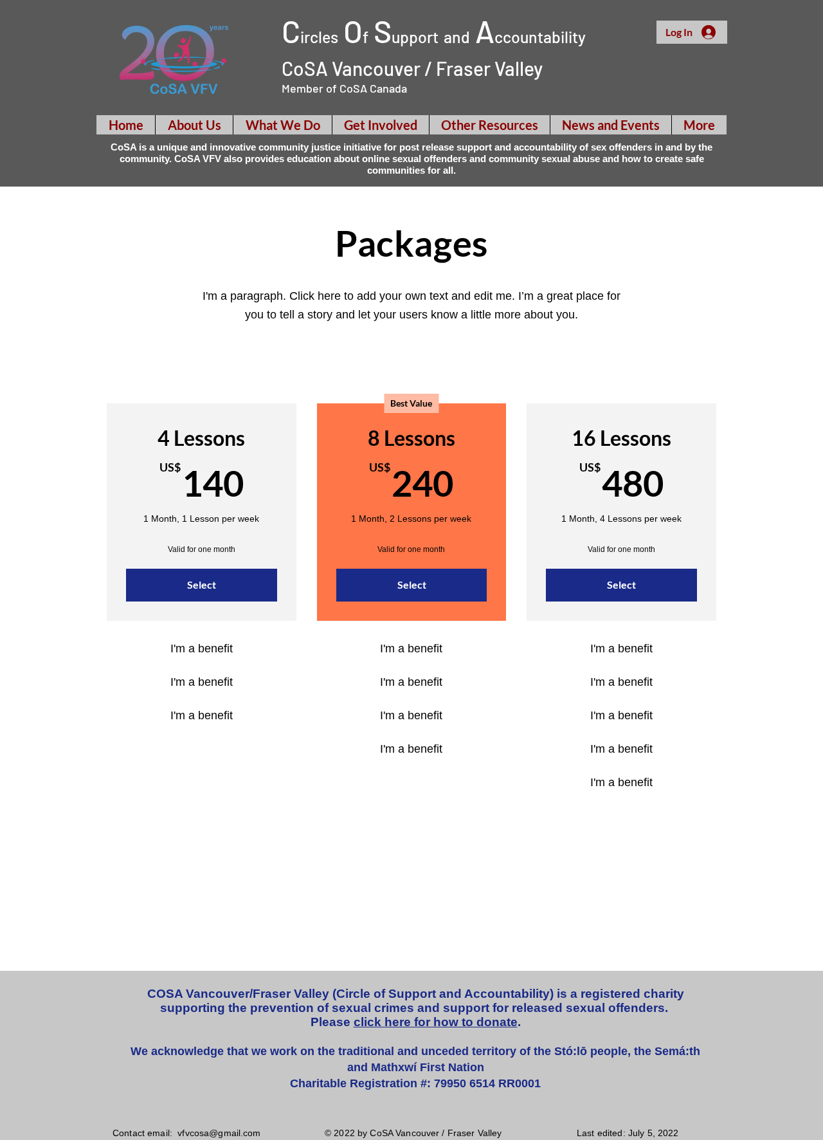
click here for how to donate (436, 1022)
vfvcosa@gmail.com (218, 1133)
